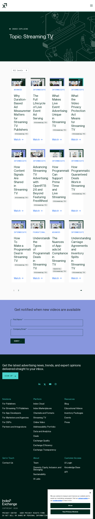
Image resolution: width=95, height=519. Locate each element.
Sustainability (39, 474)
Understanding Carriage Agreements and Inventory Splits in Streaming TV (81, 253)
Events (67, 418)
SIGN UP (9, 376)
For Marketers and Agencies (15, 418)
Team (35, 463)
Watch (17, 139)
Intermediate (39, 90)
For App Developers (11, 413)
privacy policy (83, 498)
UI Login (68, 463)
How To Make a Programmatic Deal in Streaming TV (23, 250)
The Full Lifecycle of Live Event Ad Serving (39, 107)
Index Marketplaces (42, 408)
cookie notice (57, 500)
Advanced (18, 90)
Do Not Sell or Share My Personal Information (25, 515)
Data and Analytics (42, 431)
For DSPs (6, 422)
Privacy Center (9, 513)
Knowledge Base (72, 467)
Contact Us (7, 463)
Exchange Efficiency (42, 445)
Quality (57, 269)
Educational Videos (73, 408)
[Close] (90, 492)
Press (67, 422)
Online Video (39, 422)
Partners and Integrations (14, 427)
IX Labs (36, 479)
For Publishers (9, 404)
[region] (70, 504)
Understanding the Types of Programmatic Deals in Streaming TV (43, 253)
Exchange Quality (41, 441)
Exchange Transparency (44, 450)
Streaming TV (21, 134)
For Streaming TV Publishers (15, 408)
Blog (66, 404)
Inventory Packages (73, 413)
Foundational (39, 232)
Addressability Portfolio (44, 427)
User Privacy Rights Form (32, 513)
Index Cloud (38, 404)
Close (70, 505)
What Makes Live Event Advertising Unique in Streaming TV (59, 111)
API (66, 472)
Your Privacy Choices (70, 512)
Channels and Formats (43, 413)
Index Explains (19, 29)
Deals (36, 436)
